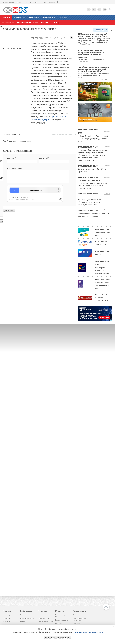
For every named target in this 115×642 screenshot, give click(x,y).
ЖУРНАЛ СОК (19, 18)
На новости (42, 615)
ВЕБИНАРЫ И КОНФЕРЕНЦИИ (27, 22)
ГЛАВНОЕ (6, 18)
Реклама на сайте (61, 620)
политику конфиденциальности (88, 632)
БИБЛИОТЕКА (49, 18)
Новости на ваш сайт (45, 622)
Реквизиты (76, 615)
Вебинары (6, 618)
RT (99, 9)
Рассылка (58, 623)
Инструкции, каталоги (28, 615)
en (26, 2)
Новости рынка (101, 30)
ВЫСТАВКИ (45, 22)
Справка (33, 2)
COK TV (54, 22)
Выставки (6, 622)
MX (104, 9)
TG (88, 9)
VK (94, 9)
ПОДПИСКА (64, 18)
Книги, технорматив (27, 618)
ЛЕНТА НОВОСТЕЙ (7, 22)
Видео (22, 622)
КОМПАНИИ (34, 18)
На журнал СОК (43, 618)
